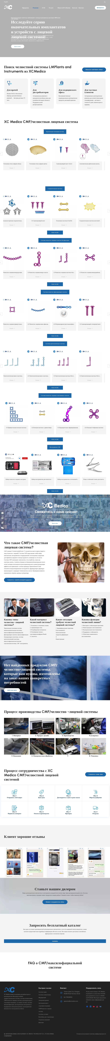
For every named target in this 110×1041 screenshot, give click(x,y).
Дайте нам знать (12, 690)
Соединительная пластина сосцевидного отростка (71, 221)
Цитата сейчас (17, 46)
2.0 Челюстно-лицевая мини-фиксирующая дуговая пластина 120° (24, 324)
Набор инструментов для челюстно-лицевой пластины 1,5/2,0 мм (50, 479)
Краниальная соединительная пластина (94, 221)
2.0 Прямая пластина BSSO (94, 376)
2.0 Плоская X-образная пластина (94, 427)
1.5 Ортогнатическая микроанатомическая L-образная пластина (49, 376)
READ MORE (55, 232)
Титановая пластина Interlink (16, 221)
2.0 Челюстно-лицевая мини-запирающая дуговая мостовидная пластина (52, 324)
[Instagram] (97, 1006)
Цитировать (100, 7)
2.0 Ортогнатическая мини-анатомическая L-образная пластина (75, 376)
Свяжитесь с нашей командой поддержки (19, 580)
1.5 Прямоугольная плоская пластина (16, 427)
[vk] (100, 1006)
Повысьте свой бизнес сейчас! (94, 69)
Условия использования (83, 1034)
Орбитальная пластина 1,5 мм (42, 164)
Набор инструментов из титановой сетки (68, 479)
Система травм (43, 992)
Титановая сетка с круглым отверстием (94, 164)
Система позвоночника (45, 994)
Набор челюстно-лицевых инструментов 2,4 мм (19, 479)
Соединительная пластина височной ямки (43, 221)
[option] (16, 153)
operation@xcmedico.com (71, 1001)
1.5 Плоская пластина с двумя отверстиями (43, 427)
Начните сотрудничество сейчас (55, 902)
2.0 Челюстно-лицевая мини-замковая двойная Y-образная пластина (76, 324)
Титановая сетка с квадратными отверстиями (69, 164)
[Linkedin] (90, 1006)
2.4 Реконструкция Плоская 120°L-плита (94, 272)
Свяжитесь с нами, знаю (95, 774)
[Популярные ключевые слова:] (105, 2)
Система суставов (43, 1014)
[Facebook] (87, 1006)
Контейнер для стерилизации (46, 1017)
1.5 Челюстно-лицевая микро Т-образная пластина (71, 272)
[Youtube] (94, 1006)
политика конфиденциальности (98, 1034)
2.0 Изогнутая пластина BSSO (16, 376)
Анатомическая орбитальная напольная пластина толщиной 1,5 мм (24, 164)
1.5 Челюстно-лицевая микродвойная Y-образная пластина (48, 272)
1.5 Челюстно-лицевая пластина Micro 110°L (17, 272)
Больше (15, 168)
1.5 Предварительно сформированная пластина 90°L (71, 427)
